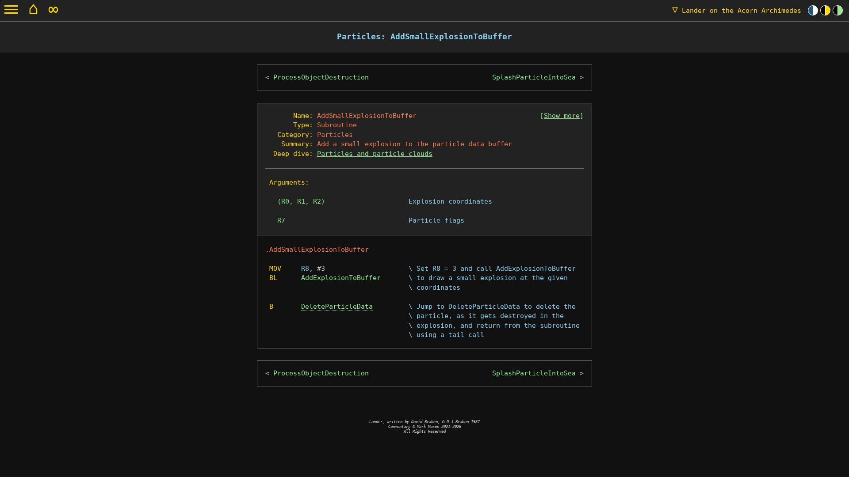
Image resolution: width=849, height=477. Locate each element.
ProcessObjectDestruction (321, 77)
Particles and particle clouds (374, 154)
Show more (562, 116)
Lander (736, 11)
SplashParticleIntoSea (534, 77)
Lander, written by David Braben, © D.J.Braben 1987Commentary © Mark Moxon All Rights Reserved (424, 426)
